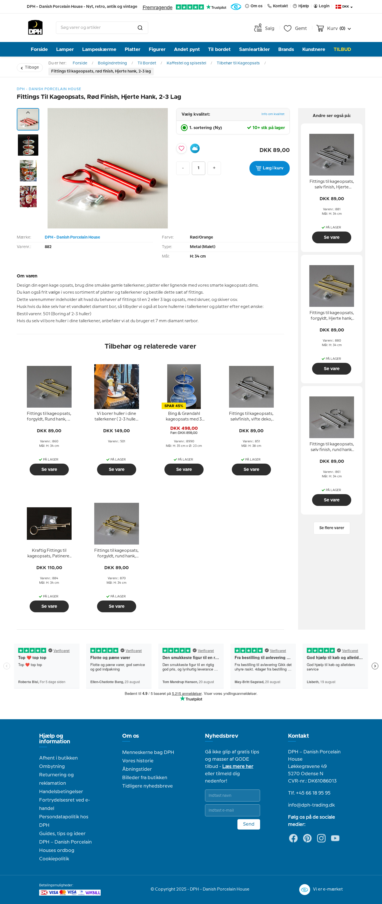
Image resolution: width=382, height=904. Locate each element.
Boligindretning (112, 63)
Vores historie (138, 761)
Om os (130, 736)
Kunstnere (313, 49)
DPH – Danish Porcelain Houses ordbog (65, 846)
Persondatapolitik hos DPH (63, 821)
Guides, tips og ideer (62, 833)
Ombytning (52, 766)
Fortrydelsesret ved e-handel (64, 804)
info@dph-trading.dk (311, 805)
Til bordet (219, 49)
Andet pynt (187, 49)
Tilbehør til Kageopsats (238, 63)
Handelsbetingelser (61, 791)
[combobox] (102, 28)
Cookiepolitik (54, 859)
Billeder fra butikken (144, 777)
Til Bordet (147, 63)
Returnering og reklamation (56, 779)
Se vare (49, 469)
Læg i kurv (273, 168)
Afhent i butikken (58, 758)
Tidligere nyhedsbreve (147, 786)
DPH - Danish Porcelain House (72, 237)
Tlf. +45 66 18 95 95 (309, 793)
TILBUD (342, 49)
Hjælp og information (54, 738)
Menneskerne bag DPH (148, 752)
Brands (286, 49)
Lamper (65, 49)
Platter (132, 49)
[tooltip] (49, 417)
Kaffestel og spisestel (186, 63)
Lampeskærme (99, 49)
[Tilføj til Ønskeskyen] (195, 148)
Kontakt (298, 736)
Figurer (157, 49)
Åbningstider (137, 769)
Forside (39, 49)
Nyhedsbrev (221, 736)
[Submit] (140, 28)
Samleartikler (254, 49)
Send (248, 824)
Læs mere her (237, 766)
